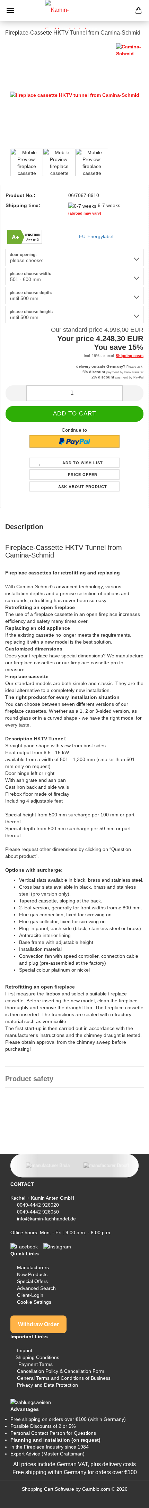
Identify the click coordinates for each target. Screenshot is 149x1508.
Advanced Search (36, 1288)
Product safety (29, 1079)
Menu (10, 10)
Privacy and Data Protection (47, 1385)
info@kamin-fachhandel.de (46, 1218)
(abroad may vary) (84, 213)
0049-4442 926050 (38, 1212)
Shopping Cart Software (48, 1489)
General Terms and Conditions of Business (64, 1378)
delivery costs (119, 1464)
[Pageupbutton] (130, 1497)
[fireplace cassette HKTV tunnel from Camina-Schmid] (74, 94)
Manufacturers (33, 1267)
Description (24, 527)
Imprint (24, 1350)
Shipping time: (23, 205)
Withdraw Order (38, 1324)
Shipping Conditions (37, 1357)
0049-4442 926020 (38, 1205)
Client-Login (30, 1295)
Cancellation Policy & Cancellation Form (60, 1371)
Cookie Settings (34, 1302)
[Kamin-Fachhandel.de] (74, 14)
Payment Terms (35, 1364)
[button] (16, 393)
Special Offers (32, 1281)
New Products (32, 1274)
